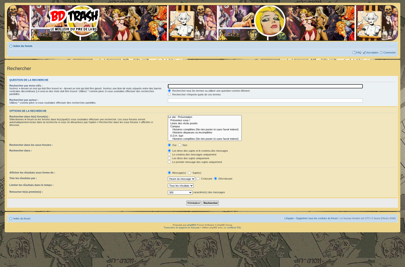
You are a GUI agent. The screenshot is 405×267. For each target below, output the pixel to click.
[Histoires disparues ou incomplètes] (204, 132)
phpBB (191, 225)
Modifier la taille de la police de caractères (392, 45)
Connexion (389, 52)
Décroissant (225, 178)
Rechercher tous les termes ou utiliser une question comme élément (211, 90)
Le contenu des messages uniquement (194, 154)
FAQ (358, 52)
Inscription (372, 52)
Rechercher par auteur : (23, 99)
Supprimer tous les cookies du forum (317, 218)
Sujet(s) (196, 172)
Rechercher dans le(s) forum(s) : (29, 116)
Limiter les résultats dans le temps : (31, 185)
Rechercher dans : (20, 150)
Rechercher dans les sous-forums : (31, 144)
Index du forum (22, 46)
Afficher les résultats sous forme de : (32, 172)
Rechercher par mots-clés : (26, 85)
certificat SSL (234, 227)
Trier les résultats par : (23, 178)
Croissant (206, 178)
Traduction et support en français (181, 227)
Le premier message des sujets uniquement (197, 162)
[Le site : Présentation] (204, 117)
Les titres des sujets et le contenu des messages (200, 150)
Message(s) (179, 172)
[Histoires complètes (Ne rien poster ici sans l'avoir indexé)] (204, 129)
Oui (174, 145)
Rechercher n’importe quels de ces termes (196, 94)
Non (184, 145)
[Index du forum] (55, 18)
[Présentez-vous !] (204, 120)
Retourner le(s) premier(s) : (26, 191)
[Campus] (204, 126)
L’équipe (289, 218)
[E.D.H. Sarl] (204, 135)
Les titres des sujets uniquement (190, 158)
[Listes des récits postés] (204, 123)
